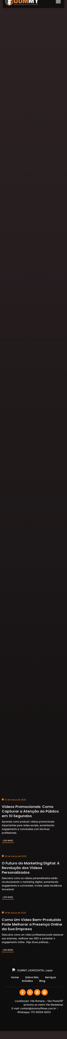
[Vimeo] (44, 992)
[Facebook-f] (22, 992)
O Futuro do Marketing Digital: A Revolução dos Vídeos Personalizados (30, 868)
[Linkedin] (37, 992)
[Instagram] (30, 992)
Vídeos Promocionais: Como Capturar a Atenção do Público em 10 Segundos (30, 811)
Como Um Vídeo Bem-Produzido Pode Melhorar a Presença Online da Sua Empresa (32, 924)
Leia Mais (8, 840)
